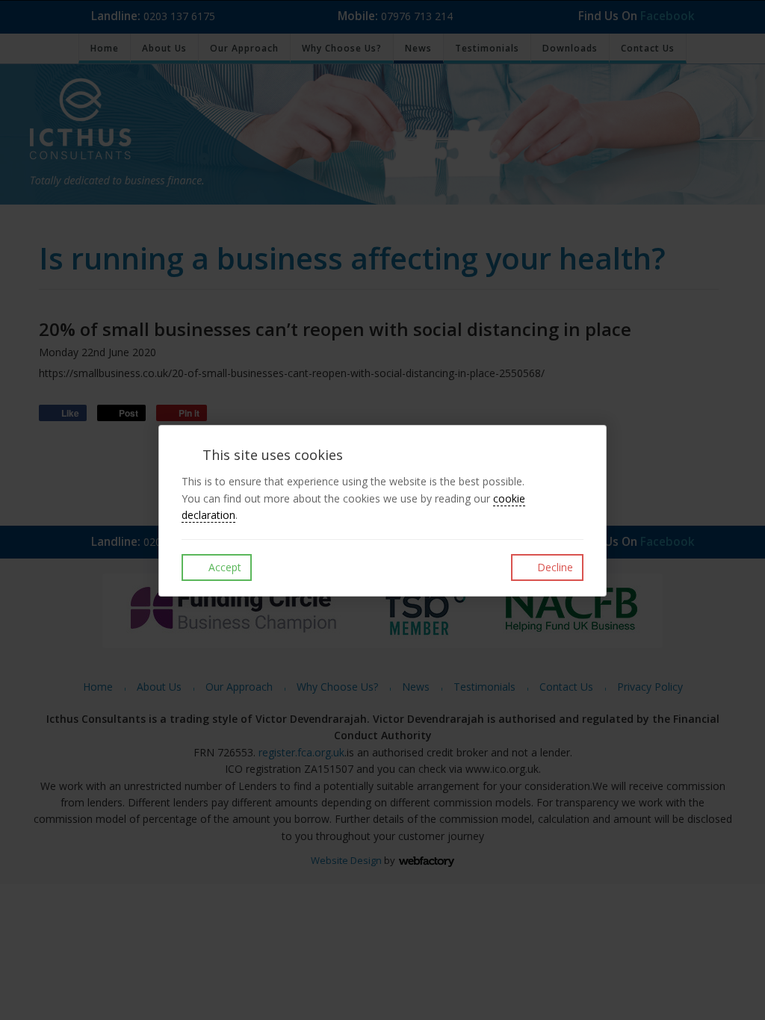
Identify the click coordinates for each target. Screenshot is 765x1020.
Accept (223, 567)
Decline (553, 567)
